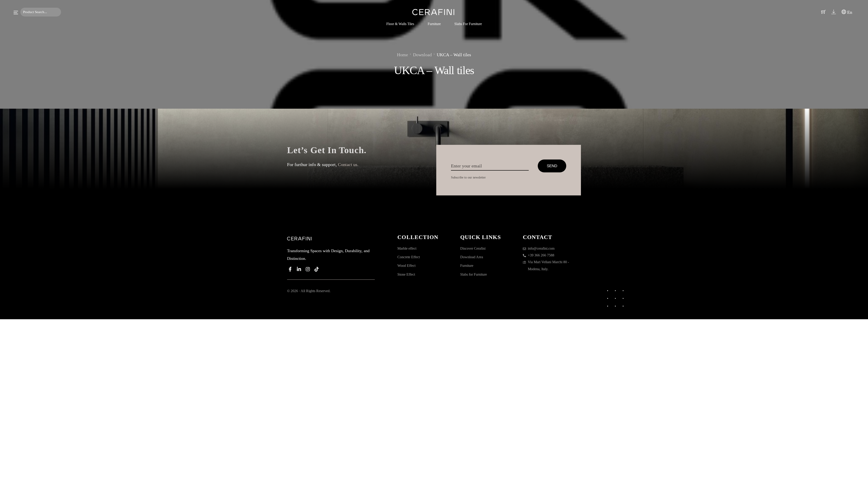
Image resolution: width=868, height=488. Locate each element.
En (849, 12)
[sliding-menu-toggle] (16, 12)
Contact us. (348, 164)
